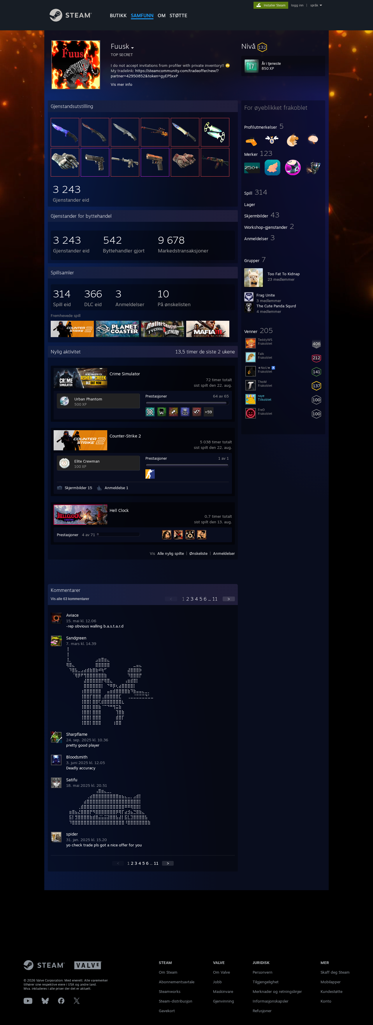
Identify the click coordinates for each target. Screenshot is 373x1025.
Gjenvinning (223, 1001)
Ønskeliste (198, 553)
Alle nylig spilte (170, 553)
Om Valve (221, 972)
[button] (283, 46)
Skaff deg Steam (335, 972)
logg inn (297, 5)
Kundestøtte (331, 991)
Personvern (262, 972)
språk (314, 5)
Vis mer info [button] (121, 84)
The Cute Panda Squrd (276, 306)
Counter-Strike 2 (125, 435)
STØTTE (178, 15)
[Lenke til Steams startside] (71, 20)
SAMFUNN (142, 15)
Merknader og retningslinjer (277, 991)
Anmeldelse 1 (116, 487)
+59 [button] (208, 411)
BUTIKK (118, 15)
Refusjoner (262, 1010)
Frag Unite (265, 295)
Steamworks (169, 991)
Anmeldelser (224, 553)
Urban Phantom (88, 399)
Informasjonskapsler (270, 1001)
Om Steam (168, 972)
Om (162, 15)
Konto (326, 1001)
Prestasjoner (156, 396)
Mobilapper (331, 981)
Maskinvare (223, 991)
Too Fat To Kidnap (284, 273)
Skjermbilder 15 (78, 487)
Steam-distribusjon (175, 1001)
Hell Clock (119, 510)
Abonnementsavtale (176, 981)
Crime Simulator (125, 373)
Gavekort (167, 1010)
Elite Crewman (87, 461)
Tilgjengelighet (266, 981)
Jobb (217, 981)
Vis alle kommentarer (70, 599)
